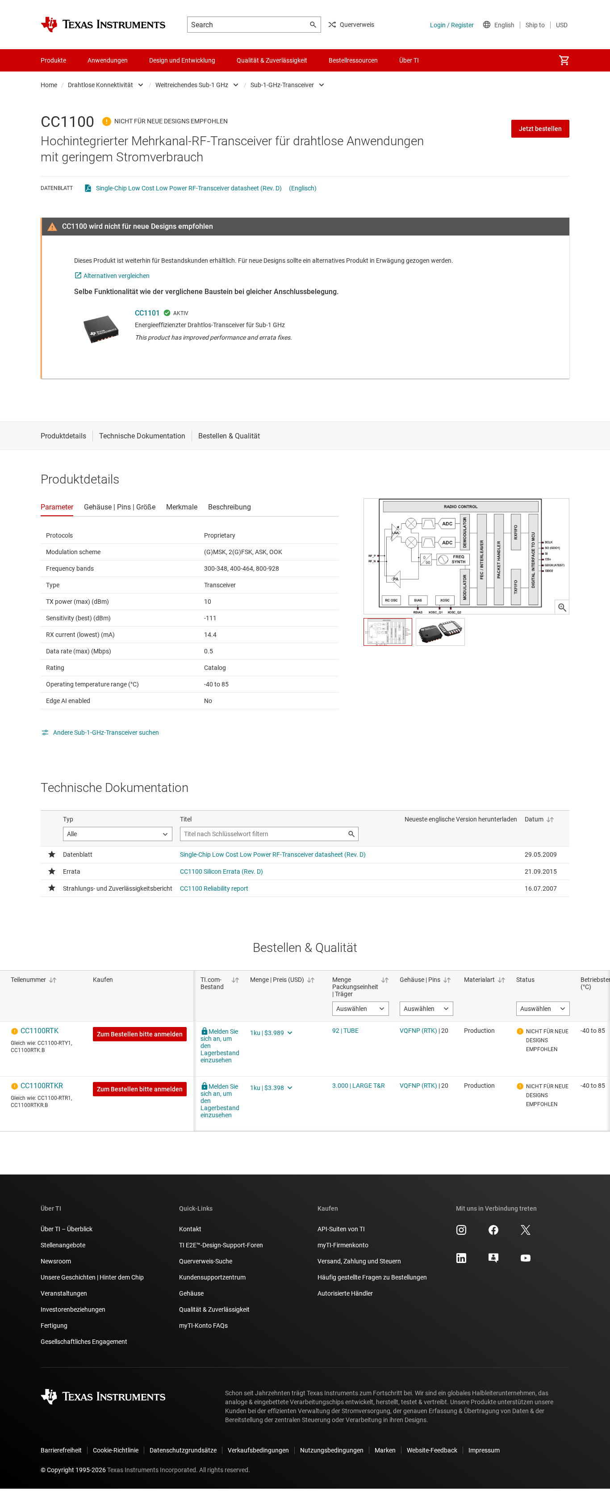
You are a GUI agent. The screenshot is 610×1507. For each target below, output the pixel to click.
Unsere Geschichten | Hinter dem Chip (92, 1277)
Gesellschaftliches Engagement (84, 1341)
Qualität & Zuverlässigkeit (214, 1309)
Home (49, 84)
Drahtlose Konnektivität (100, 84)
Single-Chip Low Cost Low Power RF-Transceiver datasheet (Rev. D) (189, 188)
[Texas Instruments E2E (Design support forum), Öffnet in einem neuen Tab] (493, 1261)
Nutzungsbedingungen (331, 1450)
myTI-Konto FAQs (203, 1325)
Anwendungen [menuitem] (108, 60)
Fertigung (54, 1325)
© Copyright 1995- (73, 1469)
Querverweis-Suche (205, 1261)
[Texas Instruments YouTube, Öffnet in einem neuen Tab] (525, 1261)
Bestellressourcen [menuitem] (353, 60)
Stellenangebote (63, 1245)
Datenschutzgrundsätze (183, 1450)
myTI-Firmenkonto (343, 1245)
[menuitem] (564, 60)
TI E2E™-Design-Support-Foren (221, 1245)
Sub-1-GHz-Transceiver (282, 84)
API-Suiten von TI (341, 1229)
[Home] (103, 25)
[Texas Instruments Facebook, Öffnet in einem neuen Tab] (493, 1233)
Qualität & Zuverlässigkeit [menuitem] (272, 60)
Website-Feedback (432, 1450)
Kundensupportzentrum (212, 1277)
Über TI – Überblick (66, 1229)
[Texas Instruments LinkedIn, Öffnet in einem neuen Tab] (461, 1261)
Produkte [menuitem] (53, 60)
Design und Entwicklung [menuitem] (182, 60)
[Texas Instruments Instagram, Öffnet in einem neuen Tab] (461, 1233)
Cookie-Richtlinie (115, 1450)
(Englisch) (303, 188)
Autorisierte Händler (345, 1293)
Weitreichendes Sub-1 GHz (191, 84)
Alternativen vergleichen (117, 275)
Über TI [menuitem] (409, 60)
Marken (385, 1450)
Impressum (484, 1450)
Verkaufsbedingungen (258, 1450)
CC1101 (147, 313)
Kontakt (190, 1229)
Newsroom (56, 1261)
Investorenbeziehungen (73, 1309)
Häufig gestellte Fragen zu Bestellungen (372, 1277)
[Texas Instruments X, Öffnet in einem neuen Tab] (525, 1233)
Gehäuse (191, 1293)
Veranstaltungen (64, 1293)
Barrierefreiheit (61, 1450)
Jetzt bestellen (540, 128)
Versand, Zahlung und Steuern (359, 1261)
